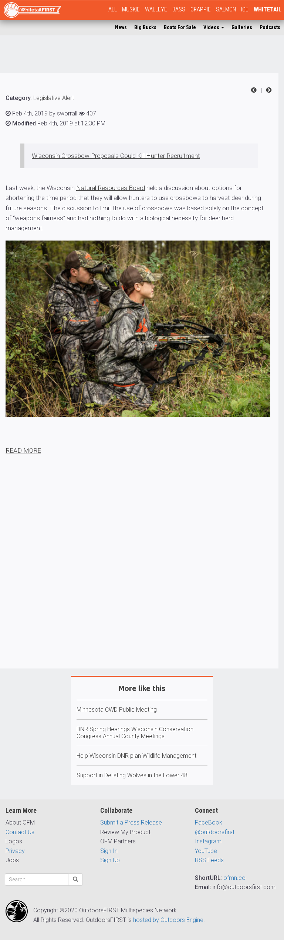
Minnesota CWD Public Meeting (117, 709)
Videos (211, 27)
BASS (178, 9)
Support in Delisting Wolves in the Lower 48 (132, 775)
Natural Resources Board (110, 187)
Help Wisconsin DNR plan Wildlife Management (136, 755)
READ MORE (23, 450)
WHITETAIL (267, 9)
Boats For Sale (180, 27)
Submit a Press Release (131, 822)
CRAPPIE (200, 9)
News (121, 27)
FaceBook (208, 822)
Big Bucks (145, 27)
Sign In (109, 850)
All (112, 9)
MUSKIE (131, 9)
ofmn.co (234, 877)
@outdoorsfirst (214, 832)
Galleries (241, 27)
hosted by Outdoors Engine (168, 919)
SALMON (226, 9)
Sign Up (110, 860)
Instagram (208, 841)
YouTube (206, 850)
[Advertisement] (139, 583)
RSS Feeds (209, 860)
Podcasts (270, 27)
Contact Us (20, 832)
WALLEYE (156, 9)
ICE (244, 9)
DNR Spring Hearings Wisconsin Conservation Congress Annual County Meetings (135, 733)
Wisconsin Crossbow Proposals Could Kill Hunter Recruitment (116, 155)
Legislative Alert (53, 97)
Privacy (15, 850)
